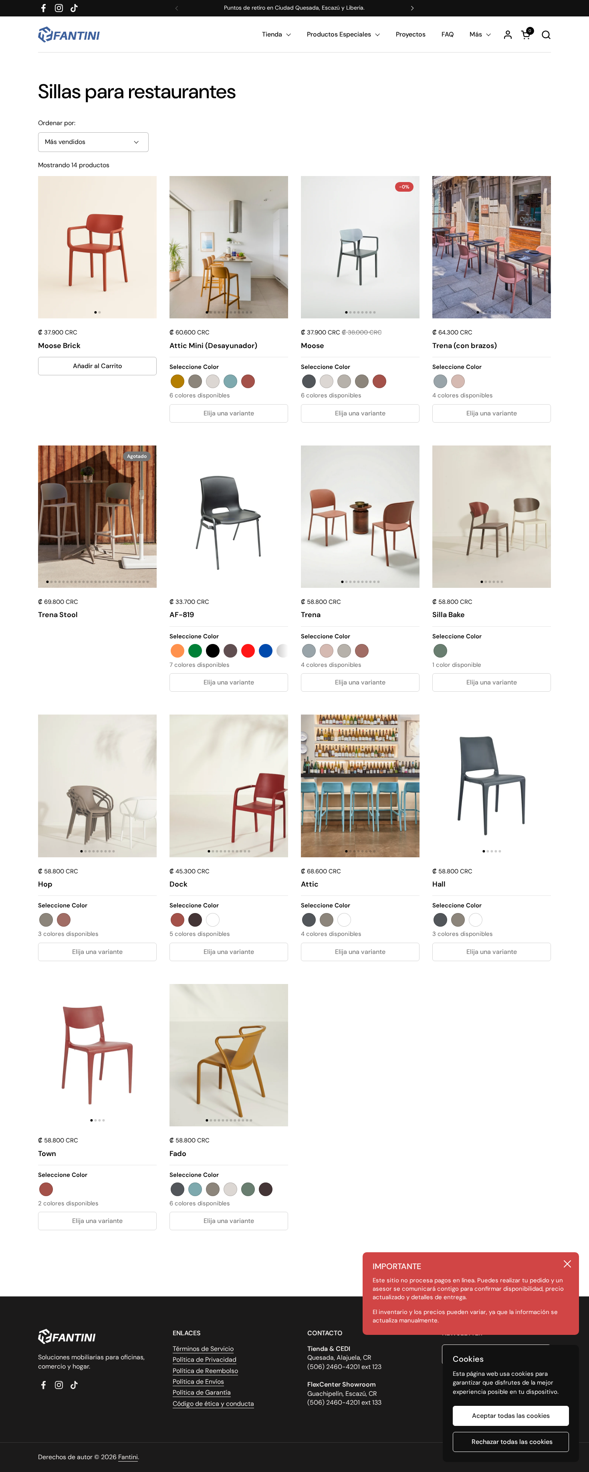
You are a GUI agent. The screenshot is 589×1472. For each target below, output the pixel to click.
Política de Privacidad (204, 1359)
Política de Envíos (198, 1381)
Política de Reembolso (205, 1371)
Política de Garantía (202, 1392)
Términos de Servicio (203, 1348)
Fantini (128, 1457)
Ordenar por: (56, 123)
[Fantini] (70, 34)
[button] (546, 35)
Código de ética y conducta (213, 1403)
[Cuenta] (508, 35)
